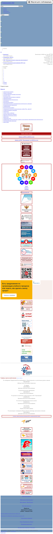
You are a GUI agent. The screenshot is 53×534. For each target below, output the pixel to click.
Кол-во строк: (46, 54)
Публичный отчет (7, 118)
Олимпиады (6, 111)
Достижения (6, 101)
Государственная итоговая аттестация (12, 94)
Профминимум (6, 106)
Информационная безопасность (10, 99)
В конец (5, 83)
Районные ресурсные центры (10, 115)
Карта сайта (6, 122)
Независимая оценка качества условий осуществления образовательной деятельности (23, 119)
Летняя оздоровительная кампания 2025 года (14, 63)
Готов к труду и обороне (8, 113)
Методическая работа (8, 102)
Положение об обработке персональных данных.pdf (12, 516)
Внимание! (5, 54)
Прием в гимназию (7, 93)
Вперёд (5, 82)
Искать (21, 6)
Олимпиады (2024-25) (8, 57)
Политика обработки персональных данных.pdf (10, 513)
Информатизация (7, 98)
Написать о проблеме (9, 295)
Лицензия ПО (4, 531)
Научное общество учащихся (10, 114)
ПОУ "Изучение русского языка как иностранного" (15, 60)
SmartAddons (13, 531)
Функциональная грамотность (10, 105)
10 (3, 81)
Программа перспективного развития (11, 97)
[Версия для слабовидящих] (40, 3)
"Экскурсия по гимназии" (26, 518)
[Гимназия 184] (7, 2)
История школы (6, 95)
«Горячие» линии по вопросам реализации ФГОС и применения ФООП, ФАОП (26, 416)
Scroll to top (3, 532)
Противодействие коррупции (9, 120)
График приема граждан (26, 133)
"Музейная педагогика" (26, 524)
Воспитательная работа (8, 107)
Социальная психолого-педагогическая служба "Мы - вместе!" (17, 109)
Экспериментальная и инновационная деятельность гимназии (17, 103)
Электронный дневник (8, 91)
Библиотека (6, 117)
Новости (3, 89)
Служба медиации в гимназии (10, 110)
